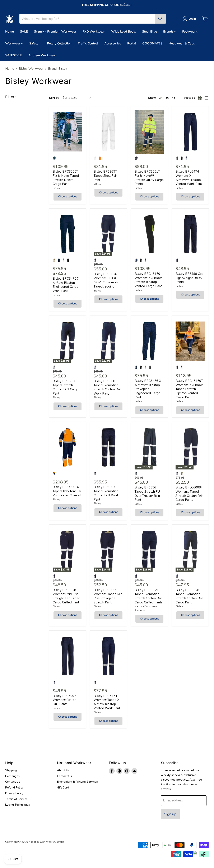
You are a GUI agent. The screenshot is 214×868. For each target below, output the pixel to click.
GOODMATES (152, 43)
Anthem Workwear (42, 55)
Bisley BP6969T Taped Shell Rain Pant (105, 175)
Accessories (112, 43)
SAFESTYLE (13, 55)
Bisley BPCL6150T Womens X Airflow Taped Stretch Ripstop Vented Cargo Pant (189, 389)
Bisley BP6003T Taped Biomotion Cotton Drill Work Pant (106, 493)
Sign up (170, 814)
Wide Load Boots (123, 31)
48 (173, 98)
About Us (63, 770)
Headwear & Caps (182, 43)
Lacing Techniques (17, 805)
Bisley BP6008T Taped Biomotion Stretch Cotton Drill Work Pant (107, 387)
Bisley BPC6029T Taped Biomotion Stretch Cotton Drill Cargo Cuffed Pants (149, 596)
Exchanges (12, 776)
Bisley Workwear (31, 69)
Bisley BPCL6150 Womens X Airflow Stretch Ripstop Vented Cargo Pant (148, 280)
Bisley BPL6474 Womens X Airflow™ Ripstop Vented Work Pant (189, 177)
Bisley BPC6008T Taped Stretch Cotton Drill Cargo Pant (66, 387)
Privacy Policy (14, 793)
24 (160, 98)
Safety (34, 43)
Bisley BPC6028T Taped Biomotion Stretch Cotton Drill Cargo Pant (189, 596)
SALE (24, 31)
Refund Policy (14, 788)
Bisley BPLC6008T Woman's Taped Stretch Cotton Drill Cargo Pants (189, 493)
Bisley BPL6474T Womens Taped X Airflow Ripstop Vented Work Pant (107, 702)
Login (192, 19)
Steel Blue (149, 31)
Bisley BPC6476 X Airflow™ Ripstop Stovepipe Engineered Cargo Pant (148, 389)
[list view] (206, 98)
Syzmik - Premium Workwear (55, 31)
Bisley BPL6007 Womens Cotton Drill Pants (64, 700)
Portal (131, 43)
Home (9, 31)
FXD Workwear (94, 31)
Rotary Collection (59, 43)
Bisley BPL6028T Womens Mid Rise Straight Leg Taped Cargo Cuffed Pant (66, 596)
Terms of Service (16, 799)
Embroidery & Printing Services (77, 782)
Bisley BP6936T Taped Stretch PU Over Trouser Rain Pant (147, 493)
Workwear (13, 43)
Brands (168, 31)
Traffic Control (88, 43)
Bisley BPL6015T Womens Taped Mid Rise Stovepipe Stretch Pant (108, 596)
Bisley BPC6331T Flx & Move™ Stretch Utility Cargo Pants (149, 177)
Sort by (54, 98)
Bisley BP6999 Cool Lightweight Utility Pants (190, 278)
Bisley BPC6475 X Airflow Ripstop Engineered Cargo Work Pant (66, 284)
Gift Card (63, 788)
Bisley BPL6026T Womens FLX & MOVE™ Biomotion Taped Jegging (107, 280)
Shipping (11, 770)
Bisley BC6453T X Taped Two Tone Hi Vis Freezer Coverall (67, 491)
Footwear (189, 31)
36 (167, 98)
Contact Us (12, 782)
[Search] (160, 19)
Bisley (56, 188)
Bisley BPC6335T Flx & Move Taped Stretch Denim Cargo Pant (66, 177)
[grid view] (200, 98)
